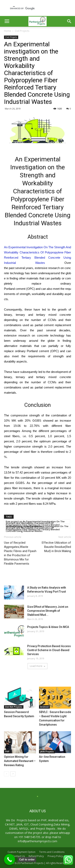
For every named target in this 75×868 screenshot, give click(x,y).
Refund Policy (36, 856)
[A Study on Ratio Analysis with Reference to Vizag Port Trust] (14, 592)
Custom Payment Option (21, 852)
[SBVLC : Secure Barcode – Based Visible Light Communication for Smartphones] (55, 698)
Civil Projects (22, 31)
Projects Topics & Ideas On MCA (48, 627)
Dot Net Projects (13, 706)
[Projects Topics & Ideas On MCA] (14, 632)
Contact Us (18, 856)
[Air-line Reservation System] (55, 742)
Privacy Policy (55, 856)
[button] (69, 21)
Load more (36, 666)
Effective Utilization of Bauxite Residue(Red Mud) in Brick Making (56, 547)
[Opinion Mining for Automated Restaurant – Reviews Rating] (20, 742)
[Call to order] (9, 859)
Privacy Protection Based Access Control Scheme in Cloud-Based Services (49, 650)
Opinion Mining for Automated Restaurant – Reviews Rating (20, 761)
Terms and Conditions (51, 852)
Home (7, 31)
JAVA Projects (47, 751)
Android (44, 706)
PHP (7, 751)
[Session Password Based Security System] (20, 698)
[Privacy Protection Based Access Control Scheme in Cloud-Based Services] (14, 651)
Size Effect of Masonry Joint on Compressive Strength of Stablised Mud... (47, 610)
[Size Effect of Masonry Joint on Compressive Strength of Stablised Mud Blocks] (14, 612)
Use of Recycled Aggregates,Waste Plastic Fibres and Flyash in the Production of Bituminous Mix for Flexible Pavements (20, 553)
